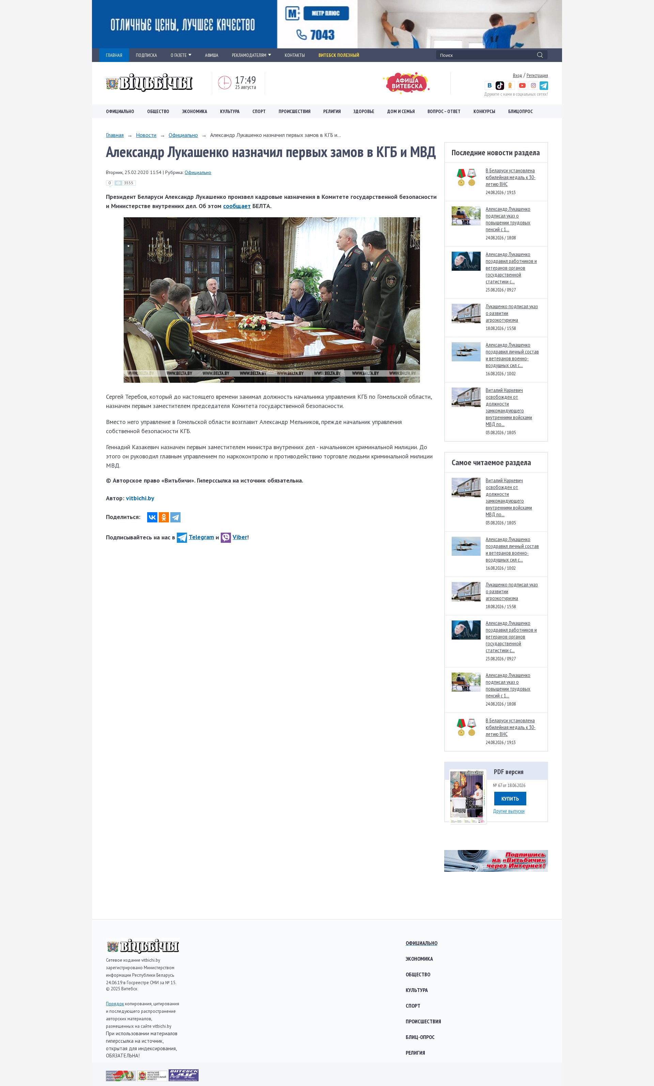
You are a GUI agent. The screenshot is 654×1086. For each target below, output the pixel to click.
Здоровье (364, 111)
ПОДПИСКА (146, 55)
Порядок (115, 1004)
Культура (229, 111)
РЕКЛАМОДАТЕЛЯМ (249, 55)
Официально (120, 111)
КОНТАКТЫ (295, 55)
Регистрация (537, 75)
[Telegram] (175, 517)
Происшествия (294, 111)
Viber (240, 537)
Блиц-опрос (420, 1037)
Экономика (194, 111)
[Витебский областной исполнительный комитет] (153, 1079)
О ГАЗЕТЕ (179, 55)
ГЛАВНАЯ (114, 55)
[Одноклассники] (164, 517)
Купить (510, 798)
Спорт (259, 111)
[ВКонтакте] (152, 517)
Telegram (201, 537)
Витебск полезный (338, 55)
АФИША (211, 55)
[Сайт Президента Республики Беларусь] (121, 1079)
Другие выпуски (509, 810)
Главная (115, 134)
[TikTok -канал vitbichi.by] (500, 88)
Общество (158, 111)
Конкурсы (484, 111)
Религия (332, 111)
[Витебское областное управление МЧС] (184, 1079)
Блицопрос (520, 111)
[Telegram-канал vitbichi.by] (544, 88)
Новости (146, 134)
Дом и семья (401, 111)
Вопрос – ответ (444, 111)
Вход (517, 75)
